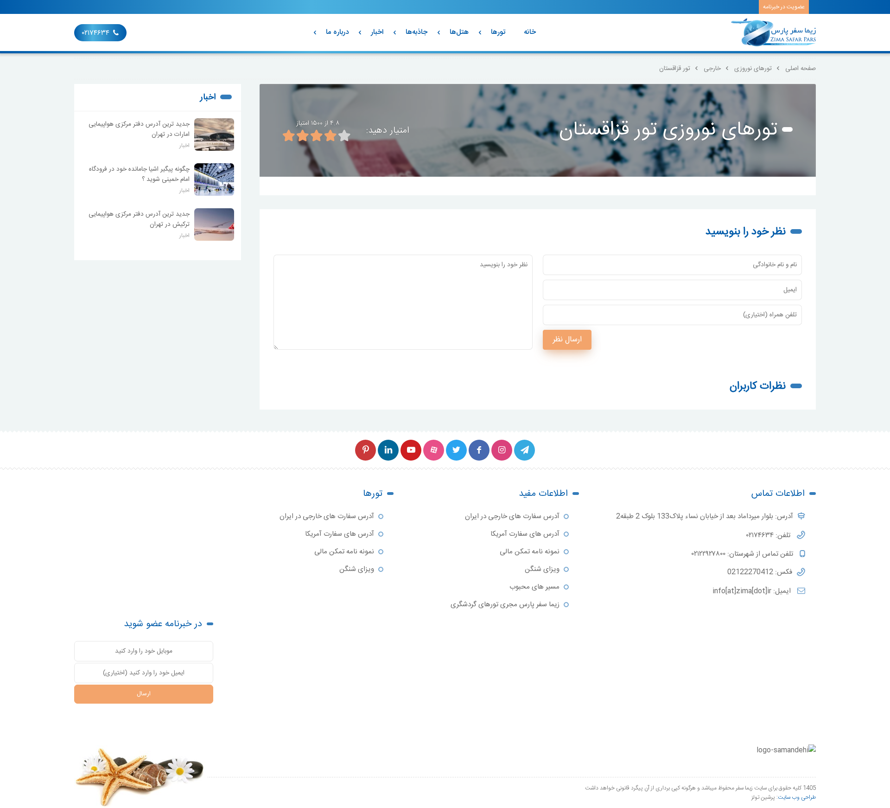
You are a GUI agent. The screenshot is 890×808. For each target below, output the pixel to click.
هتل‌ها (459, 32)
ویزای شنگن (542, 569)
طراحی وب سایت (797, 797)
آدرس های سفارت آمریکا (524, 534)
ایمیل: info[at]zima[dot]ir (752, 591)
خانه (530, 32)
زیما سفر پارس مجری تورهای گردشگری (505, 604)
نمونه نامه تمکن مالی (529, 552)
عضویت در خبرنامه (784, 7)
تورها (498, 32)
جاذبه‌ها (416, 32)
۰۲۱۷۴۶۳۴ (95, 33)
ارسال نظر (567, 339)
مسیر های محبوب (534, 587)
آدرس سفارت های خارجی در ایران (512, 516)
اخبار (377, 32)
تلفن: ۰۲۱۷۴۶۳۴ (769, 535)
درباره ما (337, 32)
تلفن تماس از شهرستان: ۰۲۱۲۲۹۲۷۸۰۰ (743, 554)
